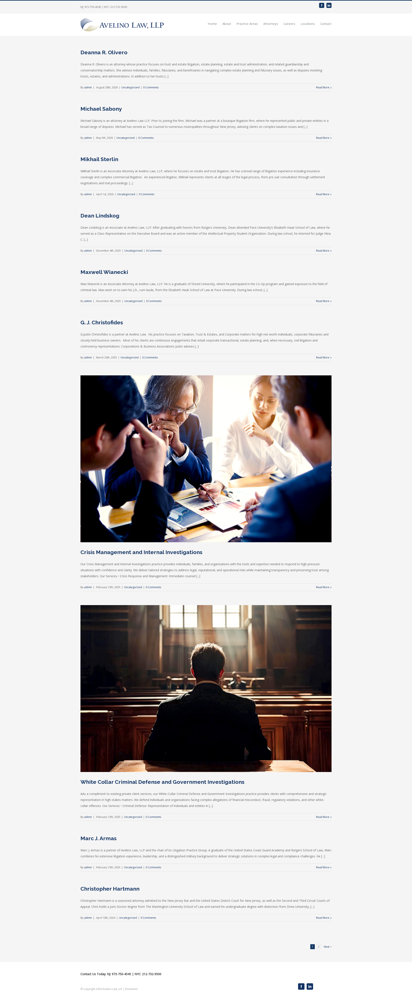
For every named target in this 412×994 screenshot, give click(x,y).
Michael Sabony (101, 109)
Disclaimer (131, 989)
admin (88, 87)
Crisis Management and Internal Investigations (141, 552)
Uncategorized (130, 87)
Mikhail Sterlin (99, 159)
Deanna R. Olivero (103, 52)
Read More (322, 87)
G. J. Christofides (101, 322)
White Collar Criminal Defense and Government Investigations (162, 782)
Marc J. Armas (98, 838)
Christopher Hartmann (109, 888)
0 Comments (151, 87)
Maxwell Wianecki (104, 272)
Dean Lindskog (99, 215)
